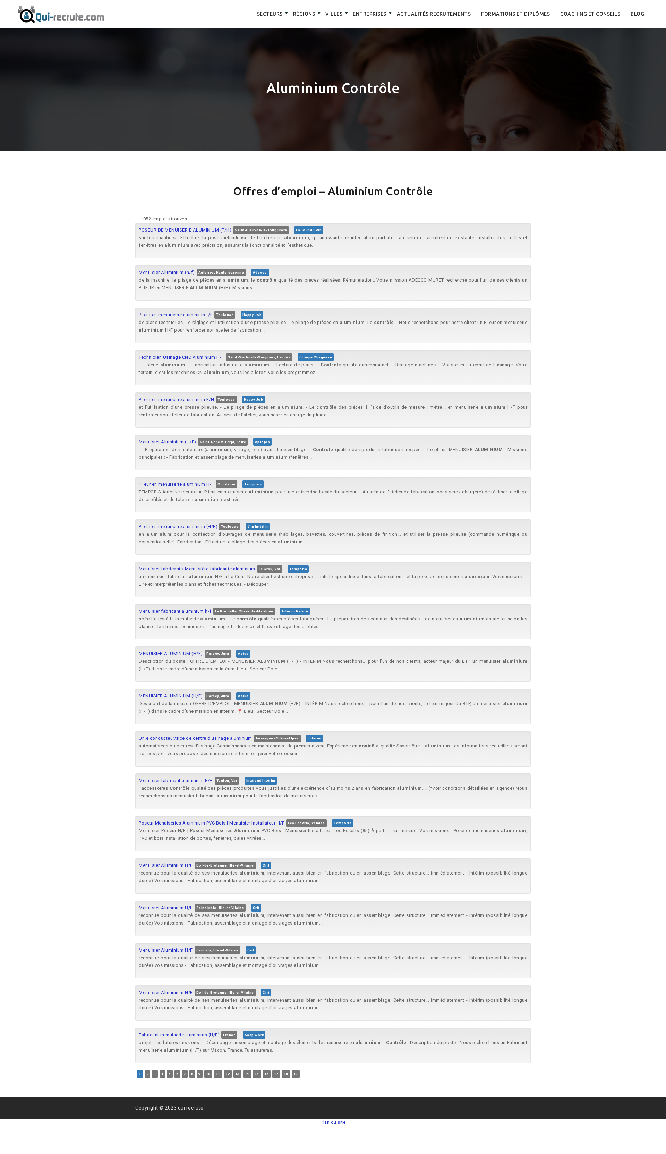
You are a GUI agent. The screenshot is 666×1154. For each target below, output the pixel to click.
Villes (333, 14)
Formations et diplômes (515, 14)
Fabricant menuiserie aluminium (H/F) (179, 1034)
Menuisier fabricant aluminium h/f (175, 611)
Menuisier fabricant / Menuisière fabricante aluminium (197, 568)
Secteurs (270, 14)
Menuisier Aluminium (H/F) (167, 441)
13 (237, 1074)
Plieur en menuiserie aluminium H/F (176, 484)
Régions (304, 14)
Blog (637, 14)
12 (227, 1074)
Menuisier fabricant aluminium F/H (176, 780)
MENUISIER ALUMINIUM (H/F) (171, 653)
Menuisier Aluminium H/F (166, 865)
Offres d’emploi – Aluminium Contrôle (333, 191)
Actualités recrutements (434, 14)
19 (295, 1074)
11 (218, 1074)
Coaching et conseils (590, 14)
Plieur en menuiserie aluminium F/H (176, 399)
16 (266, 1074)
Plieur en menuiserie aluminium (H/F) (178, 526)
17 (276, 1074)
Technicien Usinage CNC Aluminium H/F (181, 357)
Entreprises (369, 14)
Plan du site (333, 1122)
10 (208, 1074)
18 (286, 1074)
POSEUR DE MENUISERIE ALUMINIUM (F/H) (185, 230)
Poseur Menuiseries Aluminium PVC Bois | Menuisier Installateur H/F (211, 823)
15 (257, 1074)
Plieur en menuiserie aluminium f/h (176, 314)
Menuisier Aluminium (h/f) (167, 272)
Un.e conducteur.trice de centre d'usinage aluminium (195, 738)
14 (247, 1074)
